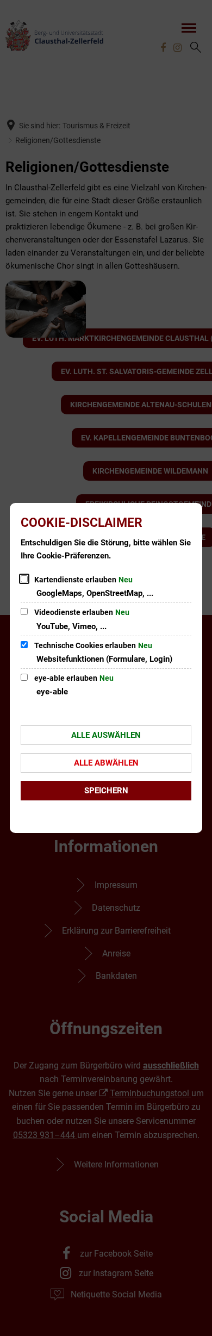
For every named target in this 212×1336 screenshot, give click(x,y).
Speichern (106, 791)
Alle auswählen (106, 735)
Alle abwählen (106, 763)
